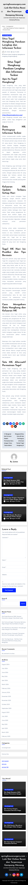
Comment (5, 537)
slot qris (4, 764)
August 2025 (5, 712)
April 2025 (5, 728)
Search (4, 598)
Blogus (22, 880)
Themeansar (13, 882)
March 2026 (5, 684)
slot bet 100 (5, 767)
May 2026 (5, 676)
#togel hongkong (12, 56)
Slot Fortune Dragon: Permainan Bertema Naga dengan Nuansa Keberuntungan (14, 499)
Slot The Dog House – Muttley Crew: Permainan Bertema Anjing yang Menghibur (12, 640)
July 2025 (5, 716)
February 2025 (6, 736)
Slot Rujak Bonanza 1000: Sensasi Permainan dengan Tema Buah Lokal (14, 482)
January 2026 (6, 692)
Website (4, 574)
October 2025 (6, 704)
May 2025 (4, 724)
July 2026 (5, 668)
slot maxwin (5, 761)
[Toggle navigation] (2, 12)
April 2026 (5, 680)
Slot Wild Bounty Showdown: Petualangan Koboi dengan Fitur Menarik (13, 516)
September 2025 (6, 708)
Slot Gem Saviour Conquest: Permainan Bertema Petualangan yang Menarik (13, 843)
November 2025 (6, 700)
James (8, 52)
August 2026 (5, 664)
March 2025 (5, 732)
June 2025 (5, 720)
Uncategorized (7, 35)
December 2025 (6, 696)
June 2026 (5, 672)
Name (4, 560)
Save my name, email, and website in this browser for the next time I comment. (13, 585)
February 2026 (6, 688)
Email (4, 567)
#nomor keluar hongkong (10, 54)
